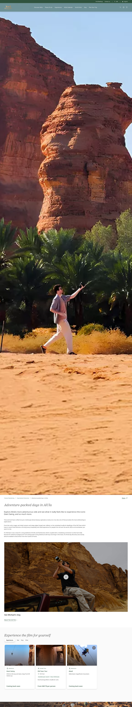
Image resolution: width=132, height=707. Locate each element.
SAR (117, 1)
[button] (127, 7)
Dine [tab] (26, 640)
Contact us (107, 1)
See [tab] (18, 640)
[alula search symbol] (120, 7)
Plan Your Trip (93, 7)
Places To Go (48, 7)
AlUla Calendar (68, 7)
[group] (9, 640)
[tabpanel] (68, 670)
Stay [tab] (22, 640)
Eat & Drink (78, 7)
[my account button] (123, 7)
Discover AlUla (38, 7)
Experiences (58, 7)
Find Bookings (99, 1)
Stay (85, 7)
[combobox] (114, 1)
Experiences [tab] (9, 640)
